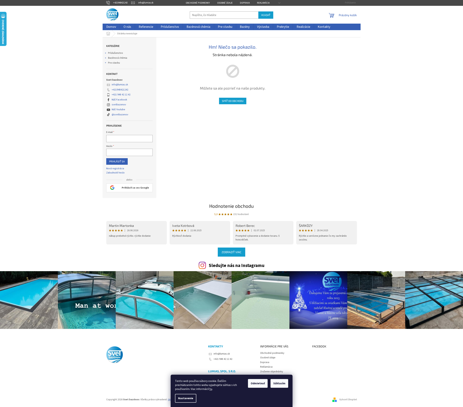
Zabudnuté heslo (115, 173)
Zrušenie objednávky (271, 371)
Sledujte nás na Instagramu (237, 265)
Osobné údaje (225, 3)
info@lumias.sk (120, 84)
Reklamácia (263, 3)
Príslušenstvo (115, 53)
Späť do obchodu (232, 100)
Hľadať (265, 15)
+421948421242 (120, 90)
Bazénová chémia (117, 58)
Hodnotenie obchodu (231, 206)
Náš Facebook (119, 100)
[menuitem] (111, 27)
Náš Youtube (118, 109)
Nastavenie (185, 398)
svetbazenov (119, 104)
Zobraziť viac (231, 252)
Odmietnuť (258, 383)
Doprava (245, 3)
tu (210, 389)
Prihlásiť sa (117, 161)
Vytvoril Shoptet (348, 399)
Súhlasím (279, 383)
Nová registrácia (115, 168)
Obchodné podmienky (198, 3)
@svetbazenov (120, 114)
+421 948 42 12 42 (121, 94)
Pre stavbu (114, 63)
